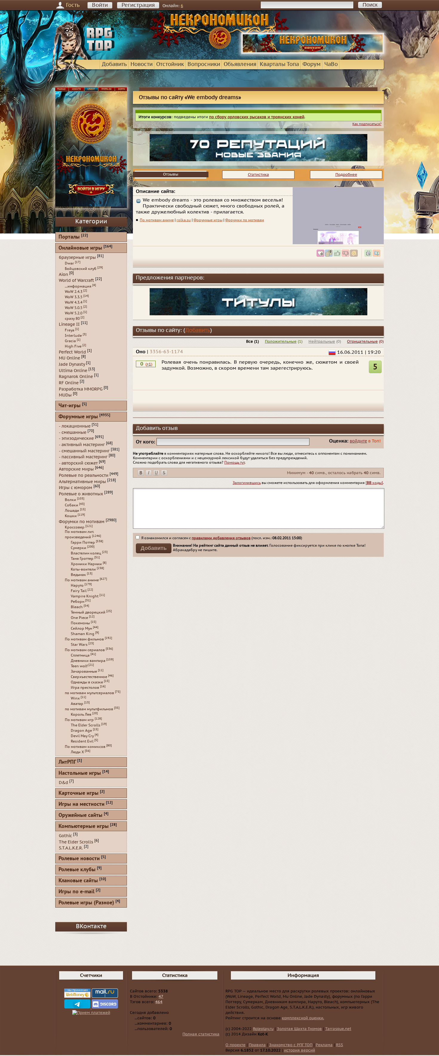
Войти (100, 5)
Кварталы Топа (279, 64)
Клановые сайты (78, 880)
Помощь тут (234, 462)
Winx (75, 698)
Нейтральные (321, 341)
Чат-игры (70, 405)
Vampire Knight (85, 596)
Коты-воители (83, 569)
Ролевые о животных (81, 494)
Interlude (73, 335)
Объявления (240, 64)
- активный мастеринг (82, 444)
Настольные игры (80, 773)
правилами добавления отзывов (221, 538)
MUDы (65, 395)
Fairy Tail (79, 591)
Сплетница (80, 655)
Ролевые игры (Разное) (86, 903)
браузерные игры (77, 257)
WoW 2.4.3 (73, 292)
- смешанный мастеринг (84, 450)
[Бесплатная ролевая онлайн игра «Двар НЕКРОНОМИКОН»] (312, 52)
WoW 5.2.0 (73, 313)
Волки (70, 500)
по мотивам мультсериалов (89, 693)
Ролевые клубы (77, 869)
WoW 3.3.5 (73, 297)
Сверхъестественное (89, 677)
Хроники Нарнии (86, 564)
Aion (63, 274)
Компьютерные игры (84, 826)
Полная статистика (201, 1034)
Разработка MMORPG (80, 388)
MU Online (69, 358)
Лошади (72, 510)
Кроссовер (75, 527)
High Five (73, 346)
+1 (149, 364)
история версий (299, 1050)
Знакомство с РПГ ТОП (290, 1045)
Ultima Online (73, 370)
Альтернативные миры (82, 481)
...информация (78, 286)
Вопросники (204, 64)
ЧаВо (331, 64)
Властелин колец (86, 553)
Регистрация (138, 5)
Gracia (70, 341)
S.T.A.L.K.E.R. (71, 848)
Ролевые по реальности (83, 475)
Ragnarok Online (76, 376)
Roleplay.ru (263, 1028)
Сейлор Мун (81, 628)
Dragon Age (81, 730)
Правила (257, 1045)
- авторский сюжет (78, 462)
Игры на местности (82, 804)
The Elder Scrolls (85, 725)
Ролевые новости (79, 858)
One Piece (79, 618)
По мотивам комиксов (85, 747)
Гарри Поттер (83, 542)
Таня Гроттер (82, 559)
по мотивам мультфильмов (89, 709)
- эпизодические (76, 438)
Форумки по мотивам (244, 220)
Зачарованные (84, 671)
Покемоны (80, 623)
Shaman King (82, 634)
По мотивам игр (79, 720)
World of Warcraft (76, 280)
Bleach (77, 607)
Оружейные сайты (80, 815)
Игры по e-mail (76, 892)
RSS (339, 1045)
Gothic (65, 835)
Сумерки (78, 548)
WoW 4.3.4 (73, 302)
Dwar (69, 263)
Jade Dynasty (72, 364)
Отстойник (170, 64)
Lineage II (69, 324)
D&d (63, 782)
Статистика (258, 174)
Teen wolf (79, 666)
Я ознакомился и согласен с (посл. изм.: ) (221, 538)
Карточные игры (79, 793)
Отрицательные (362, 341)
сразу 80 (72, 318)
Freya (69, 330)
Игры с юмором (75, 487)
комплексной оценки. (303, 1018)
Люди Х (77, 752)
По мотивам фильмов (84, 639)
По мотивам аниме (157, 220)
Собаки (71, 505)
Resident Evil (82, 741)
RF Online (69, 382)
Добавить (114, 64)
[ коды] (374, 483)
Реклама (324, 1045)
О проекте (235, 1045)
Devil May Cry (82, 736)
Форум (312, 64)
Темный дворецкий (88, 612)
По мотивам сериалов (85, 650)
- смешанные (72, 432)
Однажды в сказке (87, 682)
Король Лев (81, 714)
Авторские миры (76, 469)
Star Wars (79, 644)
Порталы (69, 237)
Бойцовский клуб (80, 269)
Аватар (77, 704)
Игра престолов (85, 687)
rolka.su (183, 220)
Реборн (77, 602)
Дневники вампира (88, 661)
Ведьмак (78, 575)
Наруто (77, 585)
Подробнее (346, 174)
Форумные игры (208, 220)
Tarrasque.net (338, 1028)
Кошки (71, 516)
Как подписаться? (366, 124)
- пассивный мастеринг (83, 456)
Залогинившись (247, 483)
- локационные (74, 426)
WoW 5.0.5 (73, 308)
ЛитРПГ (67, 762)
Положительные (281, 341)
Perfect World (72, 351)
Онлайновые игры (80, 248)
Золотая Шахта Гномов (299, 1028)
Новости (142, 64)
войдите (358, 441)
